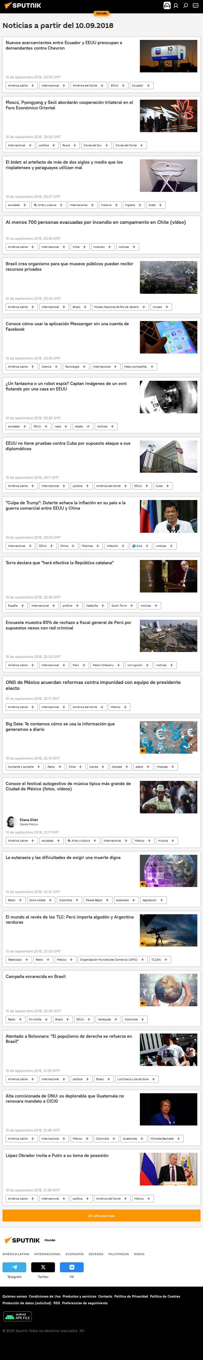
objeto (79, 426)
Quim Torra (119, 605)
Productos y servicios (79, 1296)
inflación (112, 546)
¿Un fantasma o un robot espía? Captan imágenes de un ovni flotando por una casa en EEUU (66, 386)
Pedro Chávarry (103, 665)
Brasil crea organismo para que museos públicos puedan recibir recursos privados (69, 266)
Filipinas (87, 546)
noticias (124, 247)
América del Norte (85, 85)
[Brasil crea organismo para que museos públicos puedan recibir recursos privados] (168, 277)
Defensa (96, 1254)
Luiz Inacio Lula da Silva (133, 1079)
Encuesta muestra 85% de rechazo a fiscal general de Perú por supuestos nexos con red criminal (68, 625)
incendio (99, 247)
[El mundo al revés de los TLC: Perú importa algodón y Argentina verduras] (168, 930)
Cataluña (92, 605)
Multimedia (118, 1254)
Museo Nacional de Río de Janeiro (116, 307)
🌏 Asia (137, 546)
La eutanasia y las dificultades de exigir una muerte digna (63, 857)
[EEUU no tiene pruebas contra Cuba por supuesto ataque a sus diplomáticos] (168, 457)
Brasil (76, 307)
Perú (76, 665)
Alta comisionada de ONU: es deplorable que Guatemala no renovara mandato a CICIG (65, 1098)
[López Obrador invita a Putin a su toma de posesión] (168, 1169)
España (13, 605)
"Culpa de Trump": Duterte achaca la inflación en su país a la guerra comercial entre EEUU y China (66, 505)
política (44, 145)
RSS (56, 1303)
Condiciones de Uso (45, 1296)
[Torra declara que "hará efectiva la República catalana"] (168, 576)
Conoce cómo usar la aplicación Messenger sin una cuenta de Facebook (67, 326)
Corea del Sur (93, 145)
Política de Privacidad (131, 1296)
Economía (75, 1254)
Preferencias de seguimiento (85, 1303)
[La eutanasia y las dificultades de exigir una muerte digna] (168, 871)
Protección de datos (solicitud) (26, 1303)
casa (58, 426)
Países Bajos (94, 900)
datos (139, 767)
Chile (76, 247)
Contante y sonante (21, 767)
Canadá (117, 767)
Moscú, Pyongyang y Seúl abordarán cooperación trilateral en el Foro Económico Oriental (69, 105)
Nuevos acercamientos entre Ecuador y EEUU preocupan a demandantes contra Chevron (64, 45)
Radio (51, 767)
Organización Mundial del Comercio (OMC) (109, 959)
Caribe (93, 767)
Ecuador (137, 85)
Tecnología (72, 366)
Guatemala (130, 1138)
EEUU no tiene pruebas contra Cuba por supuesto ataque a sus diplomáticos (68, 446)
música (163, 840)
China (64, 546)
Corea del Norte (126, 145)
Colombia (65, 900)
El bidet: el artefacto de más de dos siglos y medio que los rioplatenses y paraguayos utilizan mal (64, 164)
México (115, 707)
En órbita (35, 1019)
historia (106, 205)
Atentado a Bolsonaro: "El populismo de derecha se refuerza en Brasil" (69, 1039)
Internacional (50, 85)
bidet (152, 205)
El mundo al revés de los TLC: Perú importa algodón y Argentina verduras (70, 919)
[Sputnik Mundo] (24, 9)
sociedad (14, 205)
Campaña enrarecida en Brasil (36, 976)
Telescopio (15, 959)
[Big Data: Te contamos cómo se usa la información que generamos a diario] (168, 737)
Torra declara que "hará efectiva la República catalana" (60, 562)
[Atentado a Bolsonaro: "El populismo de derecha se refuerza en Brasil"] (168, 1050)
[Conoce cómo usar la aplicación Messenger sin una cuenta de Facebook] (168, 337)
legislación (150, 900)
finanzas (162, 767)
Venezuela (104, 1019)
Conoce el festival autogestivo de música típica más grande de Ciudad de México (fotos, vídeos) (68, 786)
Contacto (105, 1296)
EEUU (114, 85)
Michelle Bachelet (162, 1138)
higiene (130, 205)
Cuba (159, 486)
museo (157, 307)
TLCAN (156, 959)
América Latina (18, 85)
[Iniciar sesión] (176, 5)
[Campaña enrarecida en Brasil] (168, 990)
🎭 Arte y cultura (45, 205)
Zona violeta (37, 900)
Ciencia (46, 366)
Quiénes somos (14, 1296)
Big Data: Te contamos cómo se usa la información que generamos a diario (60, 726)
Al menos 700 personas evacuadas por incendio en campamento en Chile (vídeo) (96, 222)
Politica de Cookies (165, 1296)
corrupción (134, 665)
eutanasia (122, 900)
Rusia (66, 145)
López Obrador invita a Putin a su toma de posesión (57, 1155)
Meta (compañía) (135, 366)
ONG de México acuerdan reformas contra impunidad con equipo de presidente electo (93, 685)
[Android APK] (17, 1317)
